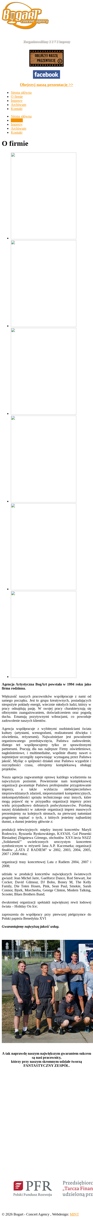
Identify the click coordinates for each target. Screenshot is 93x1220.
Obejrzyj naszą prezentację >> (46, 84)
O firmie (17, 120)
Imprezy (17, 124)
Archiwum (18, 128)
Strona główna (21, 116)
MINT (74, 1214)
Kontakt (16, 132)
